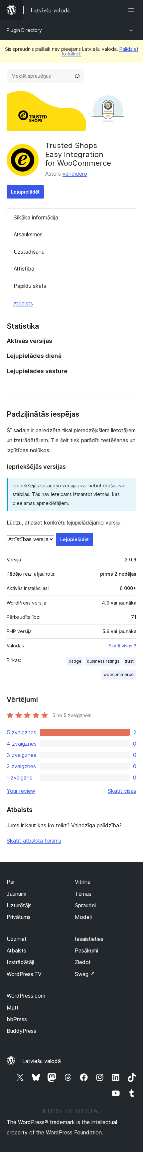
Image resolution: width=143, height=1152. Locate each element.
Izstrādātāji (20, 962)
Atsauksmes (28, 234)
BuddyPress (21, 1031)
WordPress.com (26, 995)
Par (11, 881)
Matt (13, 1007)
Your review (21, 790)
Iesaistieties (89, 939)
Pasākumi (86, 950)
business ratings (103, 661)
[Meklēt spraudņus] (77, 76)
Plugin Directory (24, 30)
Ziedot (83, 962)
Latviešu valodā (41, 1061)
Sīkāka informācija (36, 217)
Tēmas (83, 893)
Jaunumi (16, 893)
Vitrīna (82, 881)
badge (75, 661)
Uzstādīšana (29, 251)
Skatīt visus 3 (122, 645)
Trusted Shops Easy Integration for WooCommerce (78, 154)
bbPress (17, 1019)
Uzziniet (17, 939)
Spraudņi (85, 905)
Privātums (19, 917)
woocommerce (118, 674)
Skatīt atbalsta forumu (34, 840)
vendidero (75, 173)
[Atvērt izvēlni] (132, 10)
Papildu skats (30, 286)
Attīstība (24, 268)
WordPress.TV (24, 974)
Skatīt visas (122, 790)
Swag (85, 974)
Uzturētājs (19, 905)
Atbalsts (23, 303)
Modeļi (83, 917)
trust (129, 661)
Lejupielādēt (25, 192)
